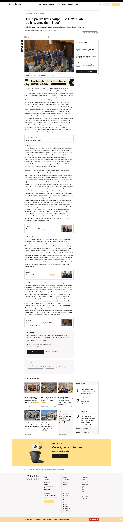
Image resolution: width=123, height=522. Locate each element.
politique (51, 366)
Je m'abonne (94, 519)
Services (46, 484)
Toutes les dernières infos (87, 71)
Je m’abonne (60, 456)
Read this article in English (89, 32)
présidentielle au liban (35, 370)
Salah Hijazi (39, 30)
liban (29, 366)
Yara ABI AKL (31, 30)
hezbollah (60, 366)
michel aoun (50, 370)
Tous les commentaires (52, 351)
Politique (28, 13)
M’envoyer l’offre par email (78, 456)
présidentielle (39, 366)
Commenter (35, 352)
